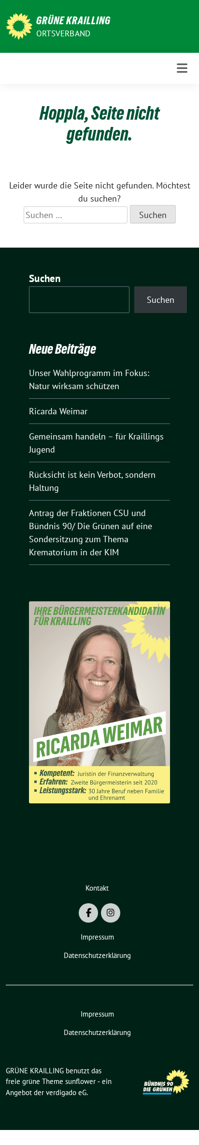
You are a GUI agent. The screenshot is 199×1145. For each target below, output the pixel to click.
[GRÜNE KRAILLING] (19, 25)
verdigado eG (66, 1092)
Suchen (45, 278)
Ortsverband (63, 33)
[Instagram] (110, 913)
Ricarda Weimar (58, 411)
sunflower (80, 1081)
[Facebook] (88, 913)
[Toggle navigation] (182, 68)
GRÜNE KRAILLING (73, 20)
